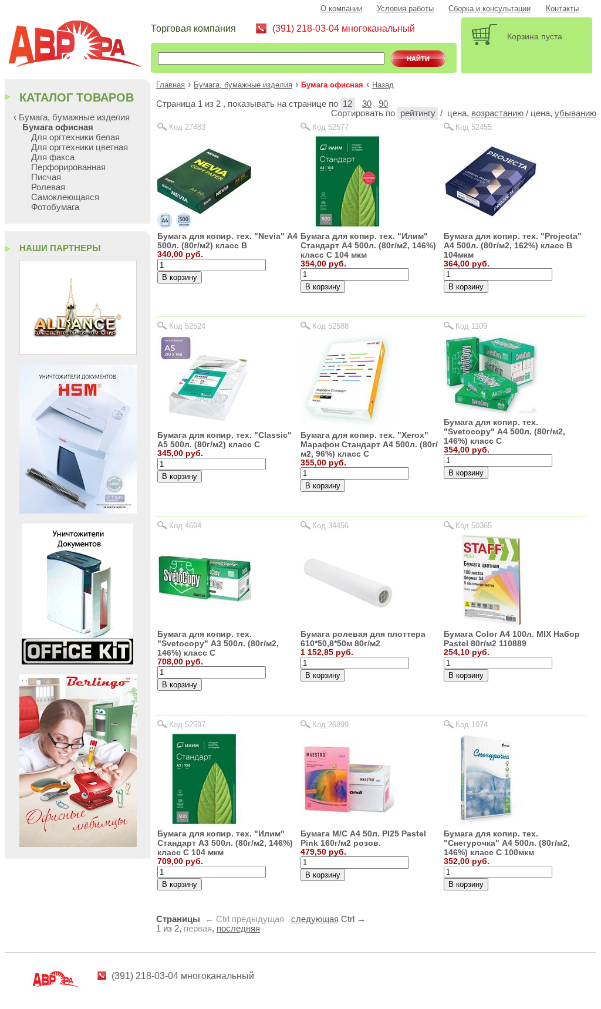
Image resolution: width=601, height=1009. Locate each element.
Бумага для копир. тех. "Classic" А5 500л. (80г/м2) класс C (224, 439)
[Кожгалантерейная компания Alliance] (78, 351)
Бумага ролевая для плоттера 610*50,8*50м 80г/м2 (363, 638)
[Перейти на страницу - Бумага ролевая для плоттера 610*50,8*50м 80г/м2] (347, 624)
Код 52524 (187, 326)
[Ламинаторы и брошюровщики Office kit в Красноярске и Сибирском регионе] (77, 661)
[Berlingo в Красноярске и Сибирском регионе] (78, 844)
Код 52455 (473, 127)
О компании (341, 9)
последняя (238, 928)
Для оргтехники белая (75, 137)
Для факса (53, 157)
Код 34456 (330, 525)
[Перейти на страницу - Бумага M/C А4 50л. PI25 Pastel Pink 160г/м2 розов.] (347, 823)
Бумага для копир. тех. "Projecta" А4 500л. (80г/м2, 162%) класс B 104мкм (513, 245)
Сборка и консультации (489, 9)
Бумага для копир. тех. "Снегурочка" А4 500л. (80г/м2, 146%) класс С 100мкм (507, 843)
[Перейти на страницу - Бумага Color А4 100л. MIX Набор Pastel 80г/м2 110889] (491, 624)
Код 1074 (471, 724)
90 (383, 104)
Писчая (46, 177)
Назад (383, 85)
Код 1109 (471, 326)
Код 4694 (185, 525)
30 (367, 104)
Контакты (562, 9)
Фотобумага (55, 207)
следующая (315, 919)
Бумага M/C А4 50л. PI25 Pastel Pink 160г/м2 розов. (363, 838)
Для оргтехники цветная (79, 147)
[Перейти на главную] (79, 45)
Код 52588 (330, 326)
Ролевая (48, 187)
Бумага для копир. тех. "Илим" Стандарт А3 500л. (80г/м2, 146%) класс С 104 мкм (225, 843)
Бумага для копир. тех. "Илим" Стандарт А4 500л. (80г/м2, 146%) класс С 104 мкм (368, 245)
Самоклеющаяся (65, 197)
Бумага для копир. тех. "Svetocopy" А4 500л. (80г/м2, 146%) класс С (504, 431)
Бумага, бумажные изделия (243, 85)
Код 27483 (187, 127)
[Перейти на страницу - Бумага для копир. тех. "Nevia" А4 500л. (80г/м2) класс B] (204, 225)
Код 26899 (330, 724)
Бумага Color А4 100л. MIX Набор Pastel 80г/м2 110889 (512, 638)
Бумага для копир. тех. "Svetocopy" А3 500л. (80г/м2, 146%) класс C (218, 643)
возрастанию (497, 113)
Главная (170, 85)
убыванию (575, 113)
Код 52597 (187, 724)
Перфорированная (68, 167)
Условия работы (405, 9)
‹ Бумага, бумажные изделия (71, 117)
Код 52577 (330, 127)
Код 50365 (473, 525)
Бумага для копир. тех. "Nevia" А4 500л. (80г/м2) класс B (227, 240)
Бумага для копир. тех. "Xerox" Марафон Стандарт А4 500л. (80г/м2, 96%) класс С (369, 444)
